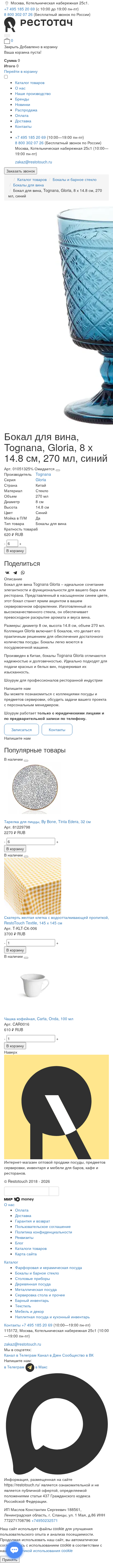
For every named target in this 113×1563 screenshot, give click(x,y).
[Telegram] (15, 572)
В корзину (15, 550)
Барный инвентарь (32, 1300)
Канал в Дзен (49, 1355)
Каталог (11, 1262)
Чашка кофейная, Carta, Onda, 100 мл (38, 1018)
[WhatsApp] (22, 572)
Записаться (21, 729)
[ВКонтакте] (7, 572)
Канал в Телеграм (20, 1355)
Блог (19, 1242)
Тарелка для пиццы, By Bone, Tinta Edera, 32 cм (47, 821)
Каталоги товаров (31, 1248)
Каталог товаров (32, 179)
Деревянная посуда (33, 1284)
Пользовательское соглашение (43, 1226)
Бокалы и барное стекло (75, 179)
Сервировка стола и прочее (40, 1294)
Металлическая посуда (36, 1289)
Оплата (22, 115)
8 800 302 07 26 (19, 14)
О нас (20, 88)
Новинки (22, 104)
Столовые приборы (32, 1278)
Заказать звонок (20, 171)
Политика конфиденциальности (43, 1232)
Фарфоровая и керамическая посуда (48, 1267)
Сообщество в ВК (78, 1355)
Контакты (23, 126)
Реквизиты (24, 1237)
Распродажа (26, 110)
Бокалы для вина (28, 185)
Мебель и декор (29, 1311)
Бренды (22, 99)
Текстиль (23, 1305)
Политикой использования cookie (43, 1550)
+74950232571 (45, 1520)
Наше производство (33, 93)
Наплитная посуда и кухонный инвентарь (52, 1316)
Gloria (41, 479)
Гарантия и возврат (32, 1221)
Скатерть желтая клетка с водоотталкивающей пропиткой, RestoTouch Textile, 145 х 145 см (56, 920)
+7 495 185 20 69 (20, 8)
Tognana (43, 474)
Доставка (23, 120)
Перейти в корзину (21, 71)
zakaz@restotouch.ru (33, 162)
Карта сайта (26, 1253)
